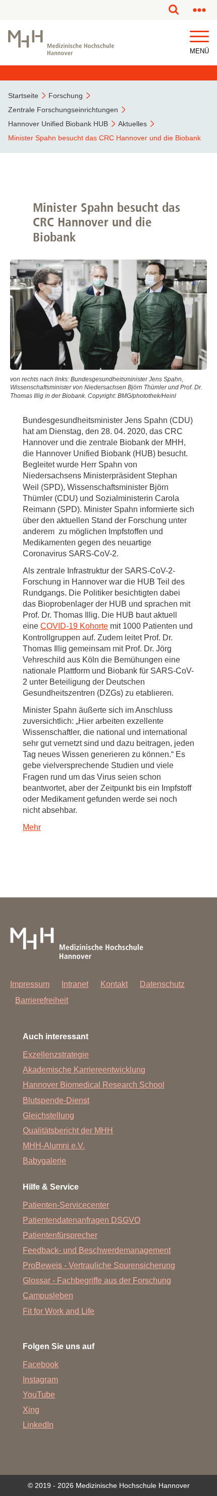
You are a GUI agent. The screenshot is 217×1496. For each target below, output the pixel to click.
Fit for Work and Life (58, 1311)
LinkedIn (38, 1425)
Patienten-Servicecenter (66, 1205)
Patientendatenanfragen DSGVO (81, 1220)
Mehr (32, 827)
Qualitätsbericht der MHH (68, 1130)
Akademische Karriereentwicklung (84, 1069)
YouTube (39, 1394)
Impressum (29, 984)
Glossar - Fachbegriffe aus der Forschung (97, 1280)
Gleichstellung (48, 1115)
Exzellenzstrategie (56, 1054)
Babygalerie (44, 1160)
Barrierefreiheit (41, 1000)
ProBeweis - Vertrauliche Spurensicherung (99, 1265)
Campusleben (48, 1295)
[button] (199, 37)
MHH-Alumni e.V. (54, 1145)
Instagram (40, 1379)
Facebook (41, 1364)
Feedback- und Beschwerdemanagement (97, 1250)
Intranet (75, 984)
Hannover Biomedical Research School (94, 1085)
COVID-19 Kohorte (74, 626)
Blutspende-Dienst (56, 1100)
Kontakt (114, 984)
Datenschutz (162, 984)
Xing (31, 1409)
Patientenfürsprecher (60, 1235)
